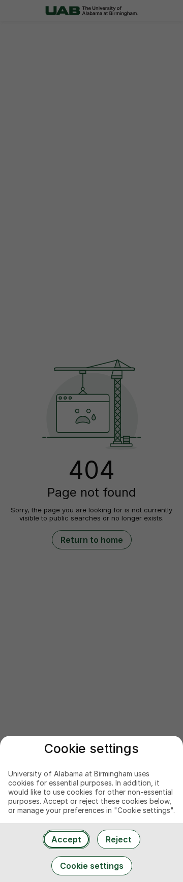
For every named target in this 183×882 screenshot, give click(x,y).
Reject (119, 839)
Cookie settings (92, 866)
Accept (66, 839)
